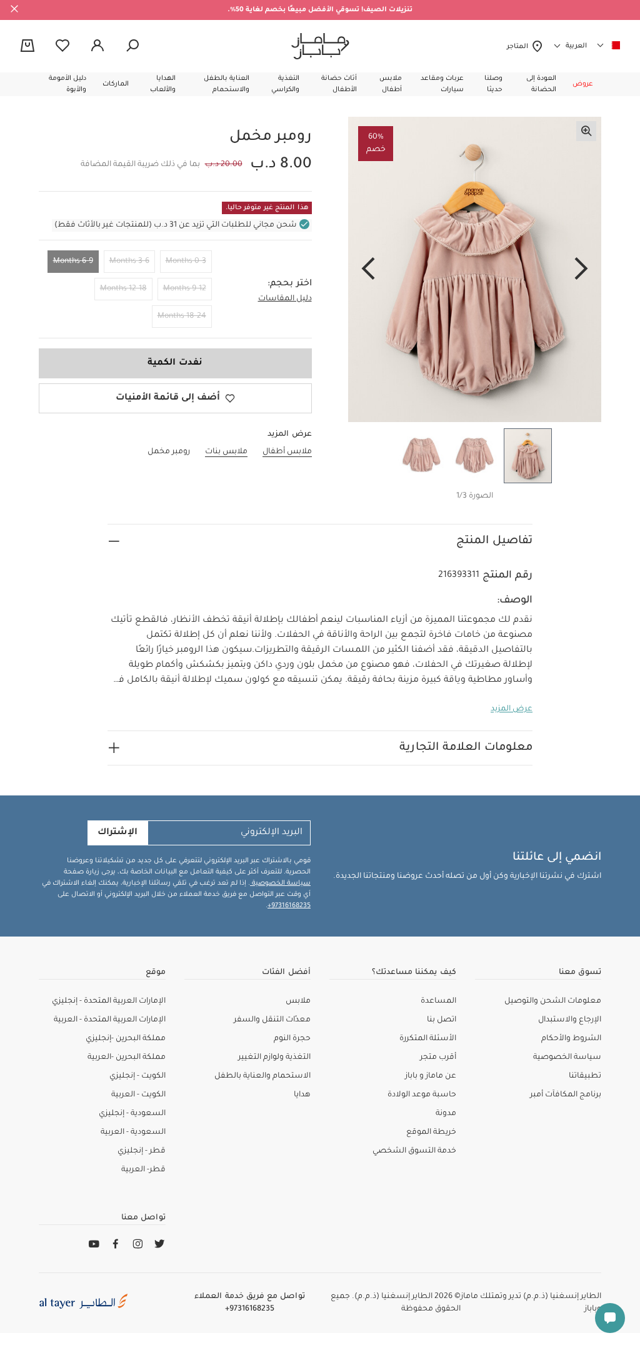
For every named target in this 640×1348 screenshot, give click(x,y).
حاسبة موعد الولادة (422, 1095)
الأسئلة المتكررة (427, 1039)
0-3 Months (186, 261)
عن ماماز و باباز (430, 1076)
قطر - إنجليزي (142, 1151)
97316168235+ (289, 906)
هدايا (302, 1095)
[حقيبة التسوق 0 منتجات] (27, 47)
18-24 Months (182, 316)
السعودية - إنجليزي (132, 1113)
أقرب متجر (438, 1057)
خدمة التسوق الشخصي (414, 1151)
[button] (582, 84)
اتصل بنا (441, 1020)
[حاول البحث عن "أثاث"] (132, 46)
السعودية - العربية (133, 1132)
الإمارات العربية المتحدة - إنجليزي (109, 1001)
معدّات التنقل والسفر (272, 1020)
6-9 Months (73, 261)
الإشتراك (118, 833)
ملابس (298, 1001)
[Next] (368, 269)
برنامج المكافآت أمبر (565, 1095)
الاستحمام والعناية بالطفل (262, 1076)
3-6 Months (129, 261)
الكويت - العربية (138, 1095)
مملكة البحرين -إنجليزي (126, 1039)
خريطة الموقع (431, 1132)
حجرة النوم (292, 1039)
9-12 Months (184, 289)
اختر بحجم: (290, 284)
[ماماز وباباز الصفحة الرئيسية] (320, 46)
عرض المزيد (511, 709)
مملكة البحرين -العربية (127, 1057)
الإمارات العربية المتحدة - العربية (110, 1020)
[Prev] (581, 269)
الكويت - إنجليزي (137, 1076)
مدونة (446, 1113)
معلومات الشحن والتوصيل (552, 1001)
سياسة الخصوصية (280, 883)
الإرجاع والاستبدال (569, 1020)
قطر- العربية (143, 1170)
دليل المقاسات (285, 299)
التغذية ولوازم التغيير (274, 1057)
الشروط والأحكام (571, 1039)
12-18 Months (123, 289)
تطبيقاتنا (585, 1076)
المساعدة (438, 1001)
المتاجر (519, 47)
